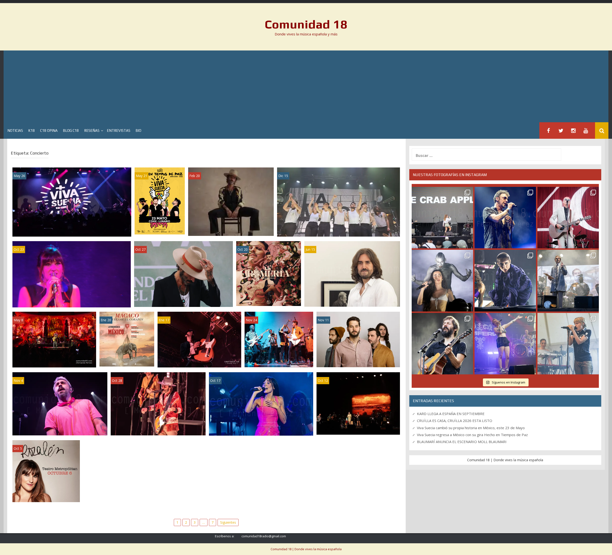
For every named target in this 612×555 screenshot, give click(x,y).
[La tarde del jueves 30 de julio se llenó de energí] (442, 217)
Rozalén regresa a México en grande (46, 493)
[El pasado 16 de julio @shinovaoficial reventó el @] (505, 217)
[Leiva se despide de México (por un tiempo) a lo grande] (183, 273)
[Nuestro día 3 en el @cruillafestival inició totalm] (568, 280)
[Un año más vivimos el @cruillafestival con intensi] (568, 217)
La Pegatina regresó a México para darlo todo (279, 358)
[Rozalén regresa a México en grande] (46, 470)
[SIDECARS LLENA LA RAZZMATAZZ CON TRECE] (199, 339)
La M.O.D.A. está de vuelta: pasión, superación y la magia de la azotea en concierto (338, 227)
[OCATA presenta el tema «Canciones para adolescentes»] (358, 339)
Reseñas (91, 130)
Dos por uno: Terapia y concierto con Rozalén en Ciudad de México (71, 298)
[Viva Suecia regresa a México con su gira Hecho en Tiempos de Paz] (160, 200)
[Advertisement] (306, 86)
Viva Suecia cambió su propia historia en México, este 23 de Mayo (72, 227)
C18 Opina (49, 130)
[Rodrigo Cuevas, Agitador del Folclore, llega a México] (268, 273)
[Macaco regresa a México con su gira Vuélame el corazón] (126, 338)
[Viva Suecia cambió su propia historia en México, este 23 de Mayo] (71, 201)
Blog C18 (71, 130)
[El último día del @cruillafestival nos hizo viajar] (442, 280)
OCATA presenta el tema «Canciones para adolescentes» (358, 358)
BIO (138, 130)
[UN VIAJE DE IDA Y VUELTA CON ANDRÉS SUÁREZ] (352, 273)
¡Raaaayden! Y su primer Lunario (60, 429)
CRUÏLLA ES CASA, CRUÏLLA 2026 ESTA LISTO (454, 420)
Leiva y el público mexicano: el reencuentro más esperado (158, 426)
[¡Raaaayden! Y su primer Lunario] (59, 403)
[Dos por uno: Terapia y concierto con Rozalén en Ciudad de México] (71, 274)
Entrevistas (118, 130)
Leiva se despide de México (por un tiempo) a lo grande (183, 298)
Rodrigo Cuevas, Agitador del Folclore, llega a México (268, 295)
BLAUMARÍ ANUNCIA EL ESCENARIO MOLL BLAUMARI (462, 441)
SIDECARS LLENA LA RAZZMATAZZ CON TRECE (199, 358)
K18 (31, 130)
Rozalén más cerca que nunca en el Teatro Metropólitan (358, 426)
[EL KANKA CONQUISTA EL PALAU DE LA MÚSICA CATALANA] (54, 339)
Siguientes (228, 522)
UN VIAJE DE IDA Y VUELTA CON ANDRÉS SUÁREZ (352, 298)
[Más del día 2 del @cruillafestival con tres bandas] (442, 343)
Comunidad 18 (306, 24)
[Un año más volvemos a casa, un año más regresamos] (568, 343)
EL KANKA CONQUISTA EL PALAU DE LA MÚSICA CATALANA (54, 358)
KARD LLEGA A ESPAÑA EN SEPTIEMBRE (451, 413)
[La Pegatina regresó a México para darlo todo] (279, 339)
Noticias (15, 130)
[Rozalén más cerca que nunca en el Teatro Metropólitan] (358, 403)
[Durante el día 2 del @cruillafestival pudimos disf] (505, 343)
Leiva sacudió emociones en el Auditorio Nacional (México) (231, 227)
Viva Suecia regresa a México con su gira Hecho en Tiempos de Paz (159, 218)
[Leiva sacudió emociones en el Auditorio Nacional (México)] (231, 201)
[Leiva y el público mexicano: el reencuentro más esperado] (158, 403)
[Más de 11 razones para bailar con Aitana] (261, 403)
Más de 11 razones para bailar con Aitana (261, 429)
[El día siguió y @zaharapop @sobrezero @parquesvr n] (505, 280)
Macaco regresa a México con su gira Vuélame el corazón (127, 355)
